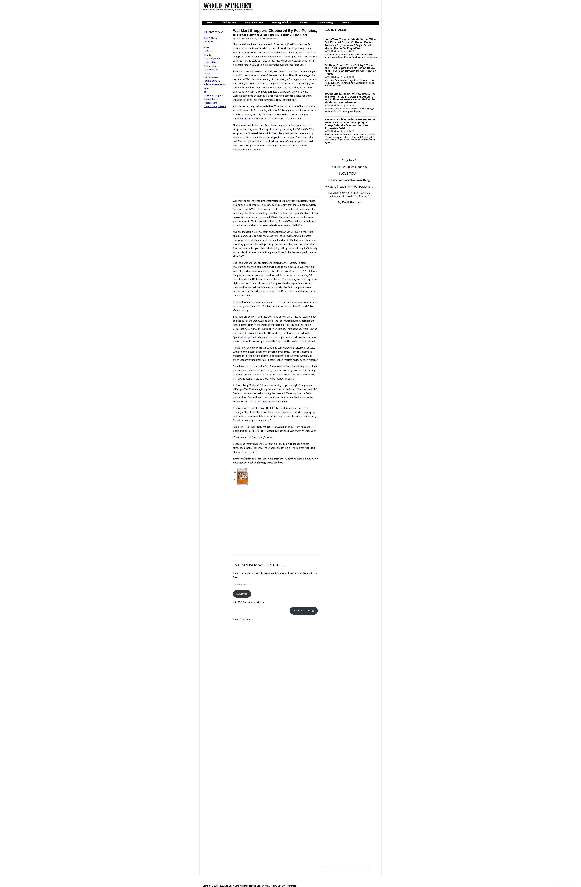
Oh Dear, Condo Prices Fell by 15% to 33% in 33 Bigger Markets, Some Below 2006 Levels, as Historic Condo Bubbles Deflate (350, 70)
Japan (206, 88)
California (208, 51)
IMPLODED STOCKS (213, 32)
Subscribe (241, 593)
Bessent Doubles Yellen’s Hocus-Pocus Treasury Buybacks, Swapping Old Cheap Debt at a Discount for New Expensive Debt (350, 124)
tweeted (252, 370)
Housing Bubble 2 (281, 22)
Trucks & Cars (210, 103)
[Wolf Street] (228, 10)
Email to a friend (242, 619)
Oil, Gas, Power (211, 99)
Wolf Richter (229, 22)
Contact (346, 22)
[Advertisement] (325, 8)
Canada (207, 55)
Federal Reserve (254, 22)
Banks (206, 47)
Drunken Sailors (211, 69)
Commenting (325, 22)
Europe (207, 73)
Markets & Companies (214, 95)
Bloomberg (278, 133)
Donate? (304, 22)
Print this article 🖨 (304, 610)
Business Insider (266, 401)
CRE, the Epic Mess (213, 58)
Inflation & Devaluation (215, 84)
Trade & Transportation (215, 106)
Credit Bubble (210, 62)
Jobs (205, 92)
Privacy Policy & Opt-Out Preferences (280, 886)
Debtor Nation (210, 66)
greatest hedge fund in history (250, 337)
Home (210, 22)
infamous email (241, 118)
